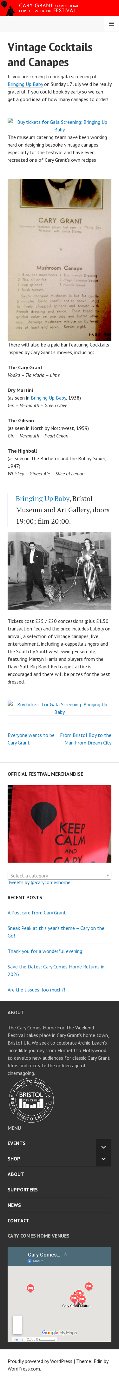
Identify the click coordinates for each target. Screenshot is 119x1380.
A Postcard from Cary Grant (37, 912)
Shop (14, 1158)
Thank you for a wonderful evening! (45, 951)
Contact (19, 1220)
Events (17, 1143)
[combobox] (59, 875)
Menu (111, 24)
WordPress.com (24, 1368)
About (16, 1174)
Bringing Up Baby (25, 84)
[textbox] (59, 875)
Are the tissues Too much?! (36, 989)
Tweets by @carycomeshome (39, 882)
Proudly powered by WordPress (40, 1361)
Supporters (23, 1189)
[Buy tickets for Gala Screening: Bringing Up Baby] (59, 129)
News (14, 1205)
